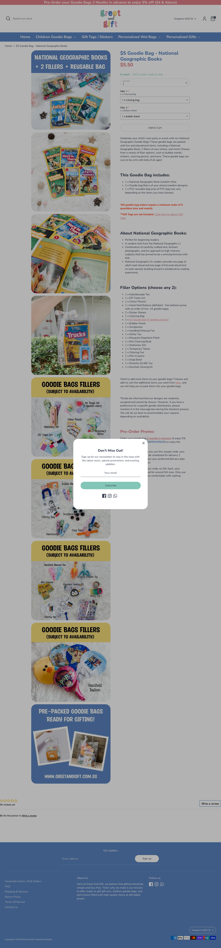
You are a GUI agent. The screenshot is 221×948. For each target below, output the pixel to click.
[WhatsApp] (115, 496)
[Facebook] (104, 496)
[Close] (143, 443)
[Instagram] (110, 496)
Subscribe (110, 485)
